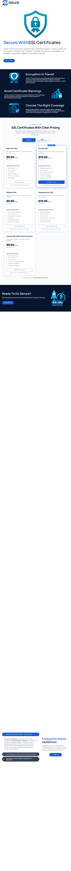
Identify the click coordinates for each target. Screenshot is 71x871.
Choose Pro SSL (51, 182)
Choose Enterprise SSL (51, 226)
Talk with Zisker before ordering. (41, 277)
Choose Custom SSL (19, 270)
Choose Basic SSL (19, 182)
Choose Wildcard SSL (19, 226)
